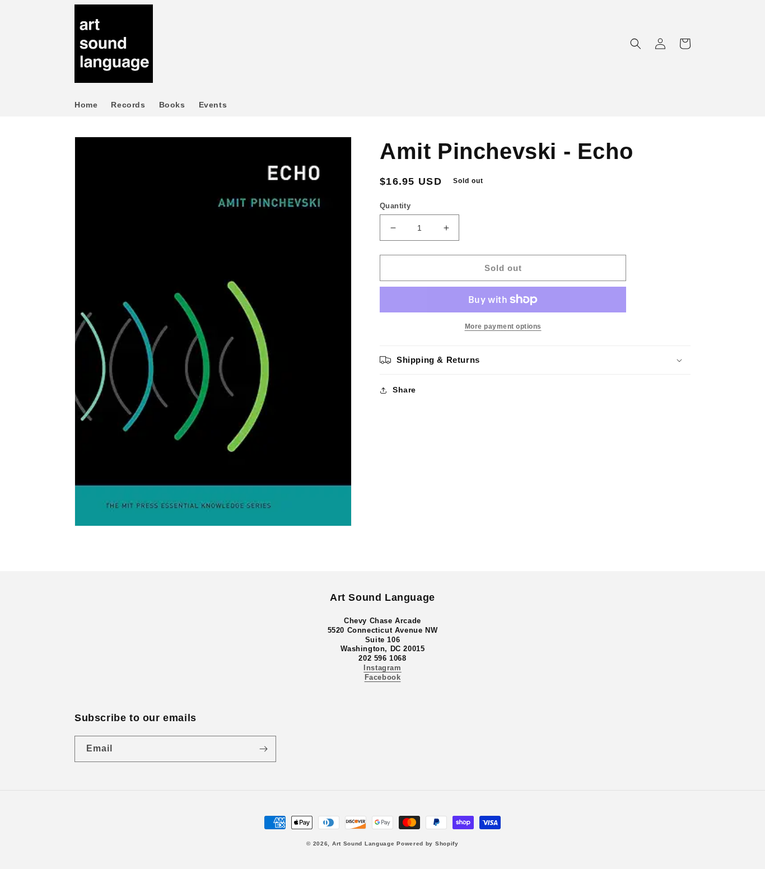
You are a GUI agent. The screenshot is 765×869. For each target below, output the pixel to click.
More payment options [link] (503, 326)
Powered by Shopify (428, 843)
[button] (635, 43)
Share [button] (404, 389)
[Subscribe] (263, 749)
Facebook (383, 677)
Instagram (382, 668)
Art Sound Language (363, 843)
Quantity (395, 206)
